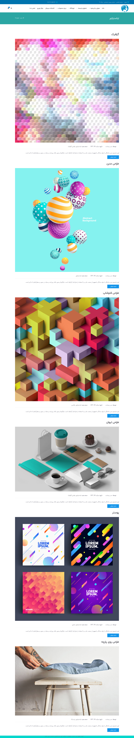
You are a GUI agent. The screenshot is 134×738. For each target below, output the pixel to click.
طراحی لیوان (112, 422)
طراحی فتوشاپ (111, 293)
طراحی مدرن (112, 163)
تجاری (73, 625)
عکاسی (73, 405)
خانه (21, 18)
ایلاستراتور (78, 146)
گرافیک (115, 34)
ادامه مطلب (113, 157)
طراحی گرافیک (71, 146)
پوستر (115, 512)
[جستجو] (11, 8)
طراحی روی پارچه (110, 642)
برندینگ (73, 719)
